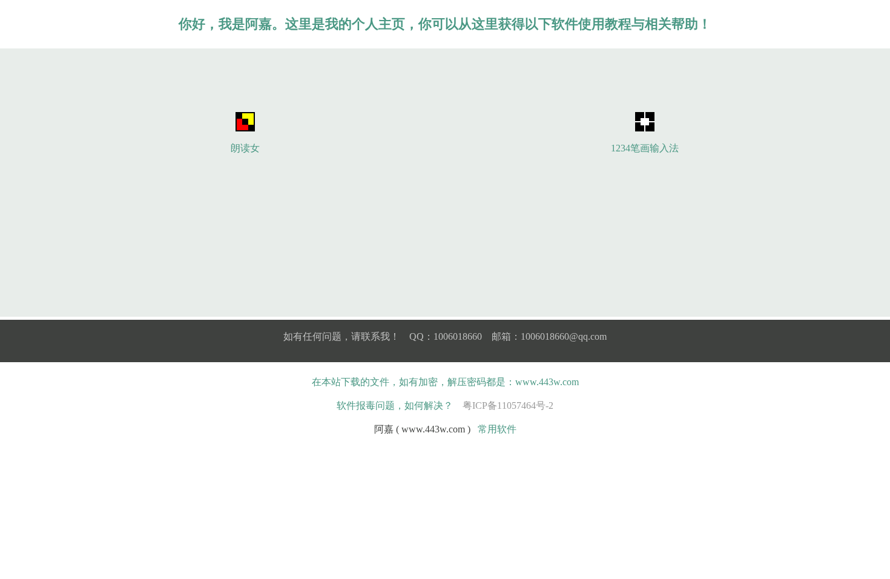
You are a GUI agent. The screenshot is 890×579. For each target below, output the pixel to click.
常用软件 (497, 429)
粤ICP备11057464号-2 (508, 405)
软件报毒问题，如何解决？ (395, 405)
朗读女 (245, 148)
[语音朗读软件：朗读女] (245, 128)
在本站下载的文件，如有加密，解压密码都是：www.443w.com (445, 382)
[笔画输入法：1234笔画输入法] (644, 128)
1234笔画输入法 (645, 148)
